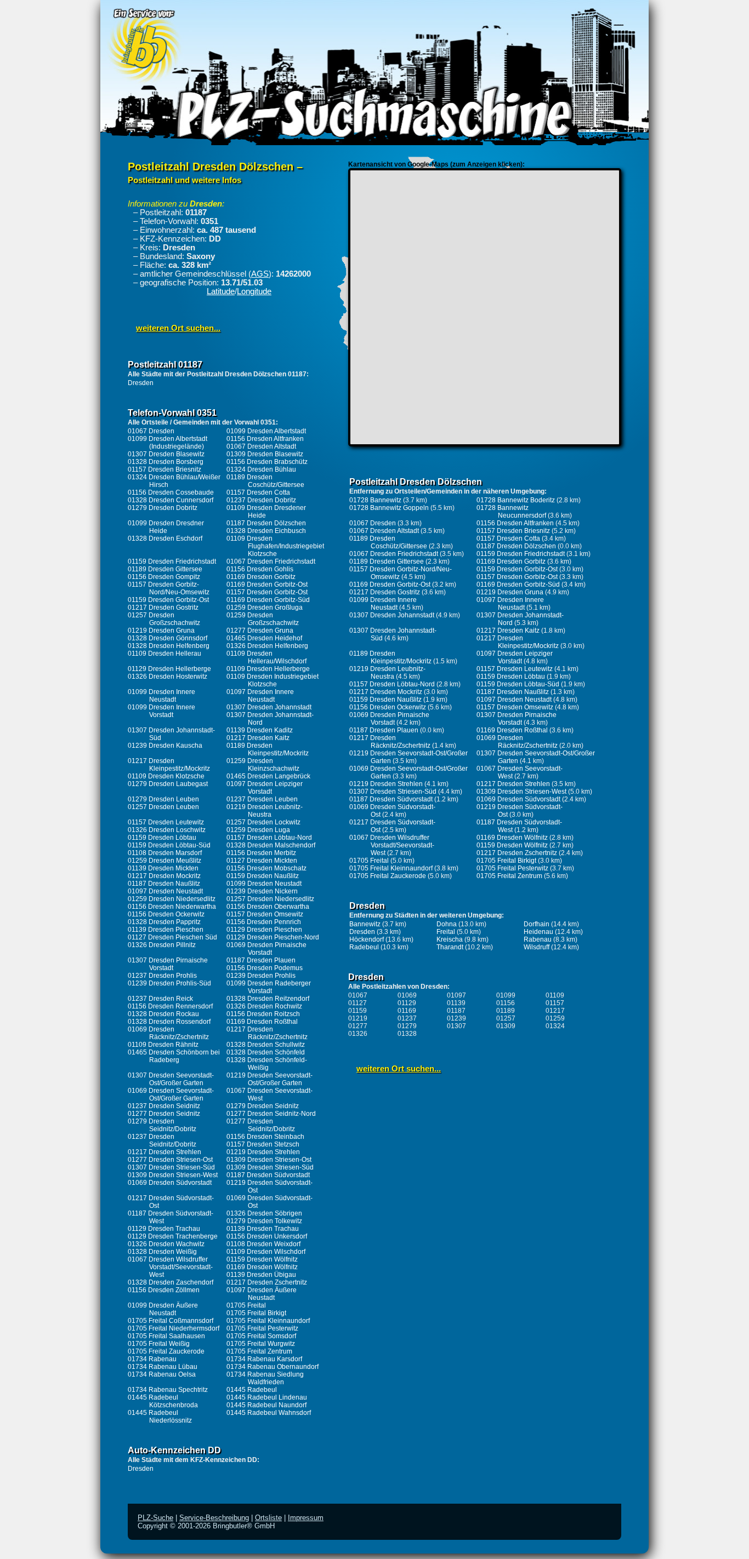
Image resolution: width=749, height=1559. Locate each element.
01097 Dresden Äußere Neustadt (261, 1294)
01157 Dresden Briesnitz (164, 469)
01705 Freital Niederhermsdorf (173, 1328)
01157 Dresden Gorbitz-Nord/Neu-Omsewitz (168, 588)
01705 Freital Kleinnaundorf (268, 1321)
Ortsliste (268, 1518)
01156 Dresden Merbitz (261, 853)
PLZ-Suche (155, 1518)
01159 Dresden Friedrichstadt (172, 561)
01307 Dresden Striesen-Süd (171, 1167)
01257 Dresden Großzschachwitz (164, 619)
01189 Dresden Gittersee (165, 569)
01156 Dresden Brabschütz (267, 462)
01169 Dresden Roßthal (262, 1021)
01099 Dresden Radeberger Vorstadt (268, 987)
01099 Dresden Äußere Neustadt (163, 1309)
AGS (260, 274)
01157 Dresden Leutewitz (166, 822)
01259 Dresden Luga (258, 830)
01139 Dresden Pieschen (165, 929)
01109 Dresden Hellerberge (268, 669)
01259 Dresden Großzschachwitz (262, 619)
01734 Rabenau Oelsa (162, 1374)
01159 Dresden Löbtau (162, 837)
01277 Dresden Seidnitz (164, 1113)
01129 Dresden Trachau (164, 1229)
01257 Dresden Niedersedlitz (270, 899)
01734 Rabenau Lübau (162, 1367)
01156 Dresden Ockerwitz (166, 914)
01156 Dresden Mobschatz (266, 868)
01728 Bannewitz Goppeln (389, 508)
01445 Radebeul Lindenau (266, 1397)
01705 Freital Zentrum (259, 1351)
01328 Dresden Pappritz (164, 922)
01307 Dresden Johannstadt (268, 707)
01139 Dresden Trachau (262, 1229)
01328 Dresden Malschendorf (270, 845)
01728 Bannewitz (375, 500)
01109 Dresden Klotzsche (166, 776)
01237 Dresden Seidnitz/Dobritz (162, 1140)
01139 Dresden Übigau (261, 1275)
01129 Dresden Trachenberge (173, 1236)
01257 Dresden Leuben (163, 807)
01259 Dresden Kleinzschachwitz (262, 764)
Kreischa (449, 939)
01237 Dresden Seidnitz (164, 1106)
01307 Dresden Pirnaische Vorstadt (168, 964)
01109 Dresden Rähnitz (163, 1044)
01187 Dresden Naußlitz (164, 883)
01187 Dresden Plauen (261, 960)
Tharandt (449, 947)
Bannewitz (365, 924)
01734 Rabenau (152, 1359)
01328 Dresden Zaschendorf (170, 1282)
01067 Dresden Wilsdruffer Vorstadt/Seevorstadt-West (170, 1267)
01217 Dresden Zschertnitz (266, 1282)
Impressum (306, 1518)
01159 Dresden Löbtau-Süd (169, 845)
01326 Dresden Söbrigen (264, 1213)
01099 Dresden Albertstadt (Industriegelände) (167, 442)
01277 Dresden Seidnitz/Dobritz (260, 1125)
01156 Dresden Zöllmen (164, 1290)
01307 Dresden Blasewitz (166, 454)
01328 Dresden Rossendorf (169, 1021)
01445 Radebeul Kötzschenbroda (163, 1401)
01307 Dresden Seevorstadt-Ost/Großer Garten (171, 1079)
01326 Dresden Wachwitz (166, 1244)
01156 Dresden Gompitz (164, 577)
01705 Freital (246, 1305)
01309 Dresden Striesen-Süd (270, 1167)
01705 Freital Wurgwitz (260, 1344)
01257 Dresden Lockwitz (263, 822)
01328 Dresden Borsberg (165, 462)
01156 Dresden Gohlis (259, 569)
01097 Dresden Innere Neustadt (260, 695)
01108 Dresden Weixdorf (263, 1244)
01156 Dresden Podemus (264, 968)
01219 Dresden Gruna (161, 630)
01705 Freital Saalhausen (166, 1336)
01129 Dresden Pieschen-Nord (272, 937)
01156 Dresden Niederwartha (172, 906)
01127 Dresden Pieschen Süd (172, 937)
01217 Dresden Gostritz (163, 607)
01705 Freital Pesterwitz (262, 1328)
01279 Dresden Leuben (163, 799)
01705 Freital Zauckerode (166, 1351)
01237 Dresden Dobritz (261, 500)
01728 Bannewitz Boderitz (515, 500)
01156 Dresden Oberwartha (267, 906)
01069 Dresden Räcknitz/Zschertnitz (168, 1033)
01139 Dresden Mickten (163, 868)
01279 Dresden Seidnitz (262, 1106)
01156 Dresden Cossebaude (171, 492)
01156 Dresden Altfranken (265, 439)
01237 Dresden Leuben (262, 799)
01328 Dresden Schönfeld (265, 1052)
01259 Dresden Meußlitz (164, 860)
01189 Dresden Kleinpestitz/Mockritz (267, 749)
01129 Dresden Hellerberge (169, 669)
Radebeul (364, 947)
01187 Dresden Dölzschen (266, 523)
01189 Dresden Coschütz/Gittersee (265, 481)
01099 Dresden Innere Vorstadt (161, 711)
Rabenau (538, 939)
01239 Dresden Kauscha (165, 745)
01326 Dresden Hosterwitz (167, 676)
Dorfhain (536, 924)
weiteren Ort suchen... (178, 328)
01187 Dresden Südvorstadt (268, 1175)
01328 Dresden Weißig (162, 1252)
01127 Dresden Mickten (261, 860)
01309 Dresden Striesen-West (173, 1175)
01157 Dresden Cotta (258, 492)
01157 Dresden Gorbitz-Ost (267, 592)
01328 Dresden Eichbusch (266, 531)
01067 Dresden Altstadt (261, 446)
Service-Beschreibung (214, 1518)
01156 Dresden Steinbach (265, 1136)
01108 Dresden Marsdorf (165, 853)
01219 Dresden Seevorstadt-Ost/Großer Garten (269, 1079)
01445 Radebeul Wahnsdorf (268, 1413)
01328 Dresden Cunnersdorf (170, 500)
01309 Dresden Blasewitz (264, 454)
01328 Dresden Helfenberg (168, 646)
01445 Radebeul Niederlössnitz (160, 1416)
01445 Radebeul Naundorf (266, 1405)
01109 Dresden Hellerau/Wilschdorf (266, 657)
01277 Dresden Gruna (259, 630)
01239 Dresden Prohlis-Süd (169, 983)
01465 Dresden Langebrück (268, 776)
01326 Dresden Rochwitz (264, 1006)
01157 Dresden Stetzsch (262, 1144)
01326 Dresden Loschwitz (167, 830)
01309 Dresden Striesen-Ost (268, 1159)
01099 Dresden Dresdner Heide (166, 527)
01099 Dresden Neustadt (264, 883)
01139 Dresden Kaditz (259, 730)
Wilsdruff (536, 947)
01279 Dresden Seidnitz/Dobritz (162, 1125)
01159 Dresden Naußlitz (262, 876)
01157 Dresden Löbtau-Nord (269, 837)
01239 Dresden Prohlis (261, 975)
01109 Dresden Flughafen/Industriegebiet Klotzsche (275, 546)
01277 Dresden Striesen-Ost (170, 1159)
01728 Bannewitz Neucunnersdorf (511, 511)
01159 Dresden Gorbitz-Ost (168, 600)
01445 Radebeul (251, 1390)
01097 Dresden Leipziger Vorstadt (264, 787)
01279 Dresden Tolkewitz (264, 1221)
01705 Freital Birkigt (256, 1313)
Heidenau (538, 932)
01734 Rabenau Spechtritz (168, 1390)
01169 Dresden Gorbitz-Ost (267, 584)
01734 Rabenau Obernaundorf (272, 1367)
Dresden (141, 383)
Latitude (221, 291)
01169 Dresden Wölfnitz (262, 1267)
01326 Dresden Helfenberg (267, 646)
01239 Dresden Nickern (262, 891)
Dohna (446, 924)
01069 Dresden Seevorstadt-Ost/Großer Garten (171, 1094)
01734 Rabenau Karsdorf (264, 1359)
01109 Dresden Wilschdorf (265, 1252)
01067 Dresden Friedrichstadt (270, 561)
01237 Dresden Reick (160, 998)
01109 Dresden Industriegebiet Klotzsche (272, 680)
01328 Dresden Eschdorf (165, 538)
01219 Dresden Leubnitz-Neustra (264, 810)
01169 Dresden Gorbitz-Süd (268, 600)
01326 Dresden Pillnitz (162, 945)
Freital (445, 932)
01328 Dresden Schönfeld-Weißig (266, 1063)
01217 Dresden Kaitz (258, 738)
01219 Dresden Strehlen (263, 1152)
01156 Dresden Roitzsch (263, 1014)
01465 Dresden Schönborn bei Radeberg (174, 1056)
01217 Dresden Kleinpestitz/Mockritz (169, 764)
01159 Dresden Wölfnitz (262, 1259)
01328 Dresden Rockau (163, 1014)
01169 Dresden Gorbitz (261, 577)
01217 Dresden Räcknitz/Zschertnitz (267, 1033)
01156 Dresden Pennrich (263, 922)
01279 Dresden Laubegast (168, 784)
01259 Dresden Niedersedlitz (171, 899)
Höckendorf (366, 939)
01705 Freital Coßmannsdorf (170, 1321)
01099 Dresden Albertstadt (266, 431)
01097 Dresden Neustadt (165, 891)
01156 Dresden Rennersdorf (170, 1006)
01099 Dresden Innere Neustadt (161, 695)
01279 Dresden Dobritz (162, 508)
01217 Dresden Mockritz (164, 876)
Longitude (254, 291)
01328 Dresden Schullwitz (265, 1044)
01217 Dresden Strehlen (164, 1152)
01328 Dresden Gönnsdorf (167, 638)
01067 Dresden (151, 431)
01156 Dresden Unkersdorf (266, 1236)
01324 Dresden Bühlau (261, 469)
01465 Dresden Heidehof (264, 638)
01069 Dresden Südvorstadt (170, 1183)
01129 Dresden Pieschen (264, 929)
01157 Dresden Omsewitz (264, 914)
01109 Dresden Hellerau (164, 653)
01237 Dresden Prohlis (162, 975)
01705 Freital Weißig (159, 1344)
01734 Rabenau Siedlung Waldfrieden (265, 1378)
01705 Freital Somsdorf (261, 1336)
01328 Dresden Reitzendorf (267, 998)
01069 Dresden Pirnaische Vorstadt (266, 948)
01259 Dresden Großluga (264, 607)
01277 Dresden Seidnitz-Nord (271, 1113)
